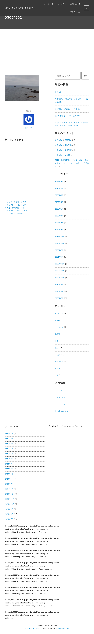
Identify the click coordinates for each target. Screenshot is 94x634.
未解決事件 (59, 362)
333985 (68, 140)
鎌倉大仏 (58, 140)
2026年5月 (59, 182)
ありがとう (59, 314)
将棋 (56, 341)
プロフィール (75, 12)
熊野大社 (58, 92)
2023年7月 (59, 250)
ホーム (46, 4)
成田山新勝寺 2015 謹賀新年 (67, 116)
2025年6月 (59, 202)
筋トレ (57, 368)
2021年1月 (59, 257)
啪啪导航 (68, 145)
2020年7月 (59, 298)
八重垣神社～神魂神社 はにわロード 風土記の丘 (71, 100)
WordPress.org (61, 411)
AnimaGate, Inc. (62, 628)
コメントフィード (62, 404)
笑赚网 (67, 155)
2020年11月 (60, 271)
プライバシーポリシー (60, 4)
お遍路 (57, 320)
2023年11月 (60, 243)
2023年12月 (60, 236)
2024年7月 (59, 223)
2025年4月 (59, 216)
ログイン (58, 391)
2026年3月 (59, 195)
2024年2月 (59, 230)
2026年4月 (59, 188)
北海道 (57, 334)
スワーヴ (28, 128)
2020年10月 (60, 278)
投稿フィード (60, 397)
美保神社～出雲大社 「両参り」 (68, 109)
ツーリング (59, 327)
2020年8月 (59, 291)
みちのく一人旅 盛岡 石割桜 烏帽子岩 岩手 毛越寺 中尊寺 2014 (72, 124)
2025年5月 (59, 209)
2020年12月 (60, 264)
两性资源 (68, 150)
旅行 (56, 348)
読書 (56, 375)
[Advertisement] (47, 50)
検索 (85, 76)
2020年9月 (59, 284)
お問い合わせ (75, 4)
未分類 (57, 355)
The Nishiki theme (33, 628)
